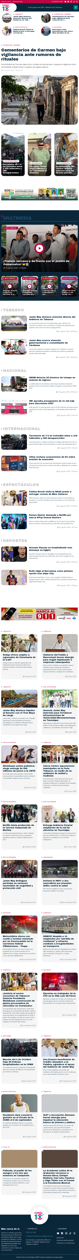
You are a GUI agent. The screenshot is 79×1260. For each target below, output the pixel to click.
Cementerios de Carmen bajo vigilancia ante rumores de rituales (33, 54)
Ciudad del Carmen (62, 14)
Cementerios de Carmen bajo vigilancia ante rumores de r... (63, 18)
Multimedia (11, 228)
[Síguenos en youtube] (65, 1)
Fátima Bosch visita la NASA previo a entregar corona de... (24, 31)
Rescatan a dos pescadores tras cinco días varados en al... (62, 31)
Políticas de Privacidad (65, 1240)
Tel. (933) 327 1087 (57, 1)
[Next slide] (74, 154)
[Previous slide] (4, 154)
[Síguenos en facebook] (68, 1)
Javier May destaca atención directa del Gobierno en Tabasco (65, 168)
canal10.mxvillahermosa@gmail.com (39, 1236)
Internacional (22, 429)
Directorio (60, 1238)
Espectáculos (21, 27)
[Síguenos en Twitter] (77, 1)
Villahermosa (11, 163)
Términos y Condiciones (65, 1243)
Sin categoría (49, 687)
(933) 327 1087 (31, 1232)
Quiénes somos (6, 1)
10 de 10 (6, 1147)
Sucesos (58, 27)
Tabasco (19, 14)
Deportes (15, 541)
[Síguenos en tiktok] (74, 1)
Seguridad (48, 857)
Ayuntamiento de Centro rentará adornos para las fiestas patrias (12, 169)
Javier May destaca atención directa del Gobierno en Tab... (22, 18)
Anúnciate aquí (17, 1)
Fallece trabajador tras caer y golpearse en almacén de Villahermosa (39, 168)
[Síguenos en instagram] (71, 1)
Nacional (15, 371)
